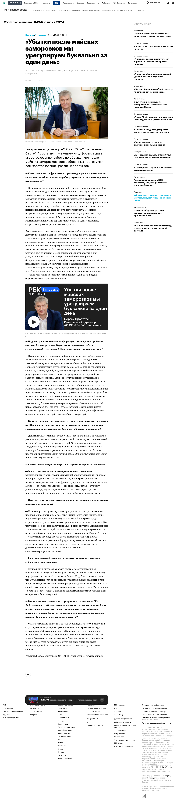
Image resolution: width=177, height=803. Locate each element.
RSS (88, 722)
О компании (8, 708)
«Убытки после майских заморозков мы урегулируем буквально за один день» (152, 197)
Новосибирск (63, 711)
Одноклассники (36, 711)
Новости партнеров (91, 10)
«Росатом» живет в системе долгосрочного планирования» (150, 143)
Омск (60, 714)
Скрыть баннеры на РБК (96, 708)
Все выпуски (38, 10)
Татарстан (62, 739)
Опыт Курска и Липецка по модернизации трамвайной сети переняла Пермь (150, 104)
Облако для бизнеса (122, 722)
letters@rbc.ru (166, 766)
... (140, 2)
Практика (29, 35)
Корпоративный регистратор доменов (126, 726)
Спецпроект (51, 10)
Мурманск (62, 755)
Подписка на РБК (94, 711)
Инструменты (45, 697)
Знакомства (119, 736)
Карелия (61, 751)
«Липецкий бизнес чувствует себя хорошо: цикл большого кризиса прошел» (151, 61)
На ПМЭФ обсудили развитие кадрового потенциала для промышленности (69, 700)
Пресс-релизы (108, 10)
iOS (115, 708)
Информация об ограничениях (154, 708)
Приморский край (65, 758)
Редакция (6, 714)
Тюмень (60, 742)
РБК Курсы (118, 742)
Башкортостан (63, 717)
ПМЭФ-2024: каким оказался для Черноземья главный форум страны (152, 35)
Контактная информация (13, 711)
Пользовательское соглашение (154, 714)
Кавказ (60, 748)
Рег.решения (119, 733)
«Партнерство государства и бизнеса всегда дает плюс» (153, 168)
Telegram (33, 714)
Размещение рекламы (11, 717)
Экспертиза (64, 10)
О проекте (139, 10)
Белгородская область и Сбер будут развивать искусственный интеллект (153, 156)
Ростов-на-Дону (64, 736)
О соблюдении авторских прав (154, 711)
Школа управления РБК (123, 746)
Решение (76, 10)
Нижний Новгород (65, 730)
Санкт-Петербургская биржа (153, 777)
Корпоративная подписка (97, 714)
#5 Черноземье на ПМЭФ (23, 22)
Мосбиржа (166, 775)
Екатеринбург (63, 708)
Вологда (61, 720)
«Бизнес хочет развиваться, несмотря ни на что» (153, 47)
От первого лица (124, 10)
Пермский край (64, 733)
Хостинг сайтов (120, 730)
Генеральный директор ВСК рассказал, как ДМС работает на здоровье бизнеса (151, 182)
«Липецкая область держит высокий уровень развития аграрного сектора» (152, 76)
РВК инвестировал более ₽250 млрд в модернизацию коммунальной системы (153, 228)
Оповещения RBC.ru (95, 725)
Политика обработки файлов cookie (156, 722)
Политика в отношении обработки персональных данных (156, 718)
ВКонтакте (34, 708)
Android (117, 711)
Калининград (63, 723)
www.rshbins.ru (94, 656)
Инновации (138, 30)
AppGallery (118, 714)
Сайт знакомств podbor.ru (124, 739)
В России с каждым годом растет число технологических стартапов (151, 131)
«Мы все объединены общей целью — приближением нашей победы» (153, 90)
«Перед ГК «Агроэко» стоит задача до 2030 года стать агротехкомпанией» (153, 118)
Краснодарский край (66, 726)
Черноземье (40, 35)
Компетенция (139, 71)
